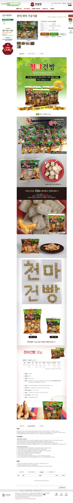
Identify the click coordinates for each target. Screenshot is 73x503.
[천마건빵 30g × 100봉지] (70, 18)
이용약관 (22, 490)
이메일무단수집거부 (37, 490)
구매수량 (42, 28)
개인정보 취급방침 (28, 490)
